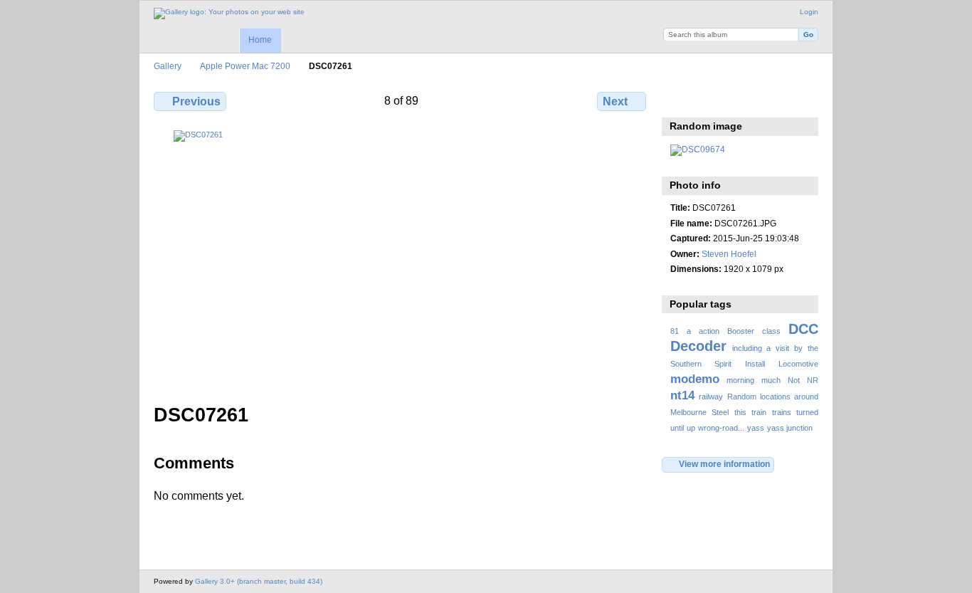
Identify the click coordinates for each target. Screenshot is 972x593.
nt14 (682, 395)
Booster (740, 331)
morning (740, 380)
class (771, 331)
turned (807, 412)
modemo (694, 379)
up (691, 428)
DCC (803, 329)
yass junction (790, 428)
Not (794, 380)
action (709, 331)
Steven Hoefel (729, 253)
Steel (720, 412)
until (677, 428)
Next (615, 101)
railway (711, 396)
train (758, 412)
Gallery (167, 65)
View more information (724, 463)
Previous (196, 101)
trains (781, 412)
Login (809, 12)
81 (674, 331)
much (771, 380)
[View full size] (401, 258)
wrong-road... (721, 428)
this (740, 412)
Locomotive (798, 364)
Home (260, 40)
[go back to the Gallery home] (229, 13)
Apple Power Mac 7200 (245, 65)
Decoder (698, 346)
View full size (677, 100)
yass (755, 428)
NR (812, 380)
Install (755, 364)
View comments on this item (708, 100)
